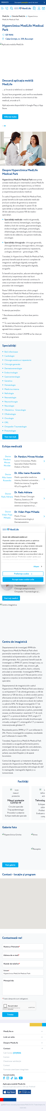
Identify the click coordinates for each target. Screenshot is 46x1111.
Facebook (4, 1078)
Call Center (12, 1053)
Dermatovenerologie (13, 368)
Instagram (8, 1078)
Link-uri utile (9, 1037)
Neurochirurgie (11, 401)
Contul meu (39, 8)
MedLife (5, 16)
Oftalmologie (10, 414)
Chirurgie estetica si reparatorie (17, 360)
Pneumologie (10, 430)
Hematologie (10, 385)
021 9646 (9, 35)
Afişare (36, 566)
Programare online (43, 8)
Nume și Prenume (11, 946)
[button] (23, 903)
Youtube (21, 1078)
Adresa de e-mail (10, 955)
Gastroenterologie (12, 376)
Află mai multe (10, 117)
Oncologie (9, 418)
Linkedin (16, 1078)
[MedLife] (23, 8)
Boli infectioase (11, 352)
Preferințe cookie (21, 574)
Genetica (8, 381)
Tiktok (12, 1078)
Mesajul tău (8, 980)
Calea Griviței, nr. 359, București (19, 39)
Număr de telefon (11, 963)
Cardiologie (9, 356)
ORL (6, 422)
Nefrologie (9, 393)
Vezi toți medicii (11, 598)
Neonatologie (10, 397)
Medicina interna (11, 389)
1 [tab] (3, 125)
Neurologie (9, 406)
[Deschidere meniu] (2, 8)
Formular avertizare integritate (15, 1069)
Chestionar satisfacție (12, 1061)
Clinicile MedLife (18, 16)
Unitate (6, 971)
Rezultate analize (34, 8)
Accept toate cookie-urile (23, 579)
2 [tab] (4, 125)
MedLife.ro (8, 1031)
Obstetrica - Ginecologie (15, 410)
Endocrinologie (11, 372)
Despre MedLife (10, 1042)
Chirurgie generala (12, 364)
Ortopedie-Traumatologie (15, 426)
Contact (6, 1048)
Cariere (6, 1057)
